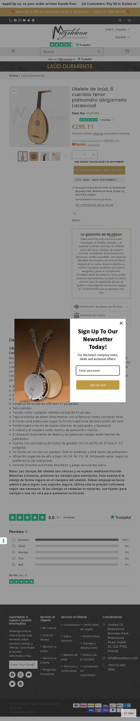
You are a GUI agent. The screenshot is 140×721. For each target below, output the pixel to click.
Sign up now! (98, 385)
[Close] (121, 323)
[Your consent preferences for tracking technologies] (3, 540)
